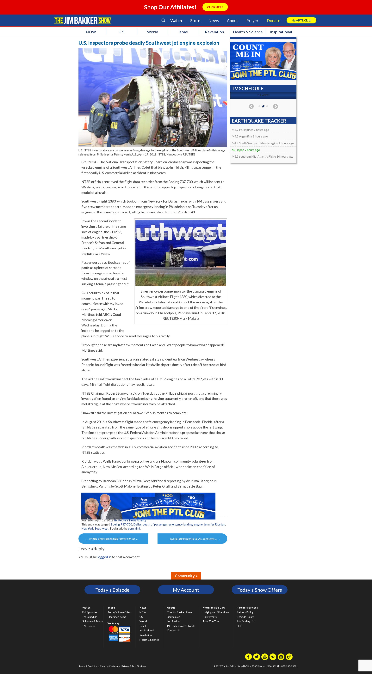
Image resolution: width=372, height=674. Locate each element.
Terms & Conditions (89, 666)
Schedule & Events (92, 621)
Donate (273, 20)
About (232, 20)
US (141, 616)
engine (198, 524)
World (152, 31)
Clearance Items (117, 616)
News (213, 20)
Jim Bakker (82, 20)
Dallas (137, 524)
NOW (91, 31)
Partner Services (247, 607)
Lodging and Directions (216, 612)
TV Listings (88, 626)
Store (195, 20)
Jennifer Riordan (214, 524)
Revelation (214, 31)
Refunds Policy (245, 616)
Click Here (215, 7)
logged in (104, 557)
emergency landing (181, 524)
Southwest (101, 528)
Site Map (141, 666)
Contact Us (173, 630)
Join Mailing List (246, 621)
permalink (134, 528)
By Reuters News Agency (130, 520)
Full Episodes (89, 612)
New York (87, 528)
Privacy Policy (129, 666)
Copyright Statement (110, 666)
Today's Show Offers (259, 590)
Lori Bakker (173, 621)
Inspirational (281, 31)
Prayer (252, 20)
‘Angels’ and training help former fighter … (111, 538)
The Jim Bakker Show (179, 612)
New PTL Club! (301, 20)
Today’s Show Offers (120, 612)
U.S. (122, 31)
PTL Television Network (181, 626)
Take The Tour (211, 621)
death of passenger (155, 524)
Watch (176, 20)
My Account (186, 590)
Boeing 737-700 (121, 524)
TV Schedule (89, 616)
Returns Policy (245, 612)
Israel (183, 31)
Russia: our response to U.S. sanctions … (195, 538)
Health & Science (248, 31)
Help (239, 626)
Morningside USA (214, 607)
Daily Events (210, 616)
